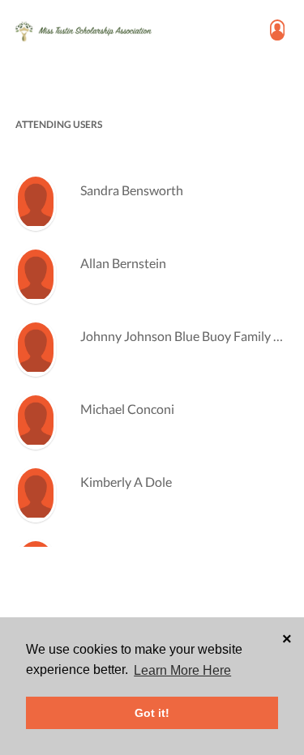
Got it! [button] (152, 712)
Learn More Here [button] (182, 670)
